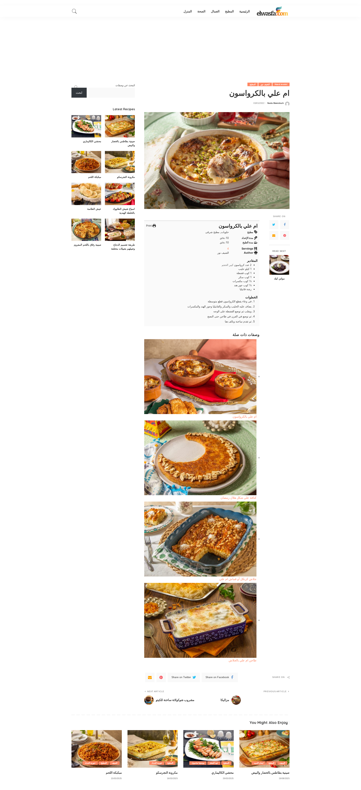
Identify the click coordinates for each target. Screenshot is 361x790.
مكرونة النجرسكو (126, 176)
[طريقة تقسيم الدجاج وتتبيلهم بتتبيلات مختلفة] (120, 230)
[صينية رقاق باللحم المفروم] (86, 230)
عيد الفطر (213, 763)
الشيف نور (265, 84)
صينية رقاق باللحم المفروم (87, 244)
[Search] (74, 11)
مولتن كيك (279, 278)
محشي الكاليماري (92, 141)
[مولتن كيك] (279, 265)
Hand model (281, 84)
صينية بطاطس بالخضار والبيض (270, 772)
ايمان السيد (258, 763)
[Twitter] (273, 224)
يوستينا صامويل (198, 763)
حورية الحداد (157, 763)
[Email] (273, 235)
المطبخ (253, 84)
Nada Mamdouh (275, 103)
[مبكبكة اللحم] (86, 162)
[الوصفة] (272, 11)
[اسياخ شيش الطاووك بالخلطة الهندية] (120, 194)
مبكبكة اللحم (94, 176)
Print (149, 225)
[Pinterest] (284, 235)
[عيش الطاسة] (86, 194)
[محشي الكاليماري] (86, 126)
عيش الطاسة (94, 208)
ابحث (79, 92)
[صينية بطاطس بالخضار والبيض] (120, 126)
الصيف (282, 763)
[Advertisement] (180, 45)
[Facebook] (284, 224)
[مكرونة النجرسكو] (120, 162)
